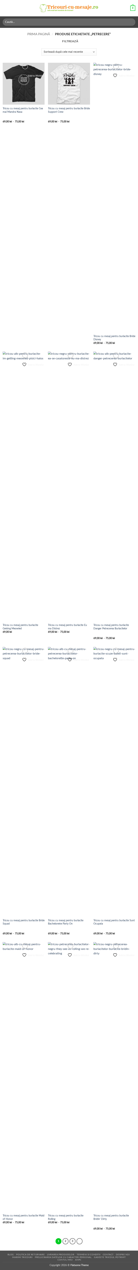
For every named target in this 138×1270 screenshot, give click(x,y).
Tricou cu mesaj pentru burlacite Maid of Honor (23, 1217)
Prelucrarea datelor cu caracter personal (63, 1257)
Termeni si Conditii (88, 1254)
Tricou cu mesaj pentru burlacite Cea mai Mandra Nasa (23, 110)
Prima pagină (38, 34)
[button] (5, 8)
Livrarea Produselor (60, 1254)
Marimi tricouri (22, 1257)
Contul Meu (65, 1260)
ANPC (78, 1260)
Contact (108, 1254)
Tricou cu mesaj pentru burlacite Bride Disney (114, 338)
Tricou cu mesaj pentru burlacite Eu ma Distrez (67, 627)
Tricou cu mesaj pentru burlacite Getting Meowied (20, 627)
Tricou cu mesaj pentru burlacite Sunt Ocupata (114, 922)
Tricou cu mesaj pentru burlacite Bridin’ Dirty (111, 1217)
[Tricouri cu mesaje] (69, 8)
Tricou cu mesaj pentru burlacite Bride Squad (24, 922)
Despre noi (123, 1254)
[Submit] (131, 22)
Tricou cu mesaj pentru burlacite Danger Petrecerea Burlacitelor (111, 627)
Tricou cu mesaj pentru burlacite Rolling (65, 1217)
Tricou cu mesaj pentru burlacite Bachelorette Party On (65, 922)
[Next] (80, 1241)
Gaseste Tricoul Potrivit (110, 1257)
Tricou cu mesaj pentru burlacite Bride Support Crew (69, 110)
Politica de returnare (30, 1254)
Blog (11, 1254)
